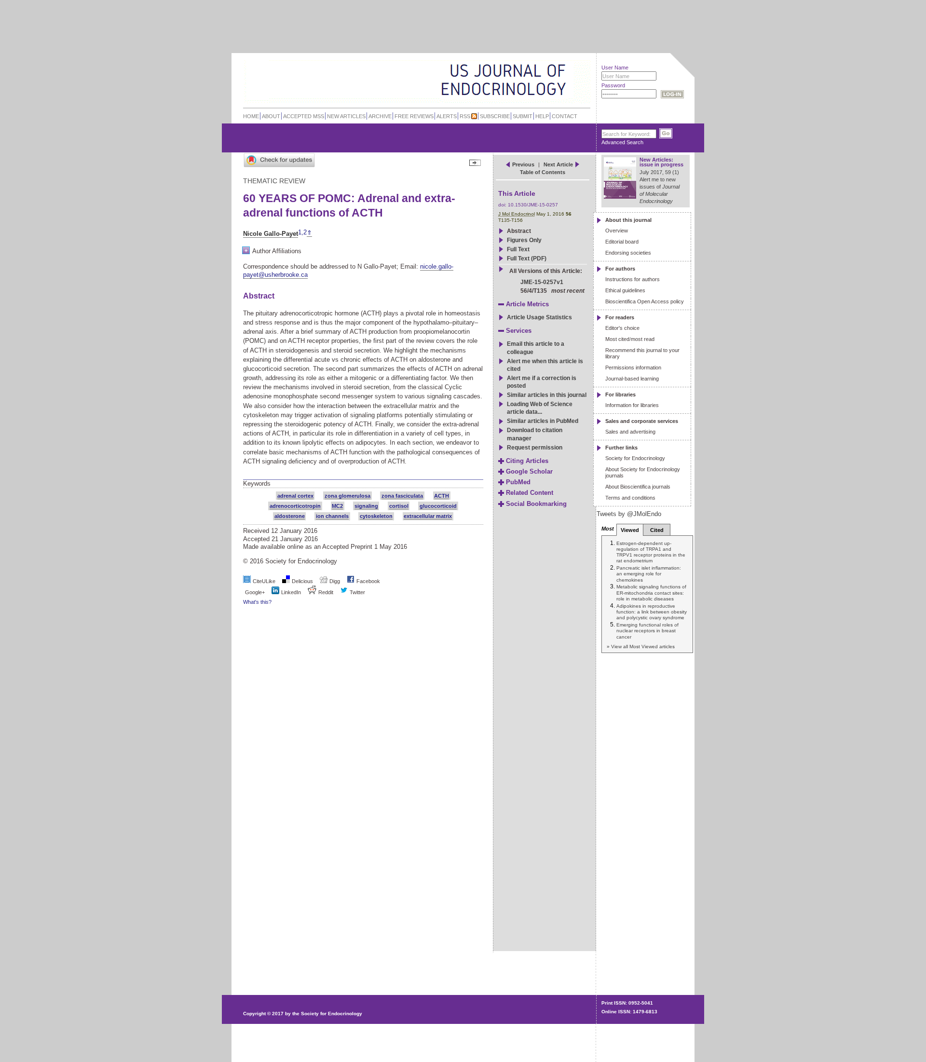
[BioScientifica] (577, 80)
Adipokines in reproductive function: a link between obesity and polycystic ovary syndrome (651, 612)
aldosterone (289, 516)
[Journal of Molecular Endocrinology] (396, 79)
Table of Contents (542, 172)
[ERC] (559, 93)
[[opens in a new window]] (350, 581)
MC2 (337, 506)
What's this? (257, 602)
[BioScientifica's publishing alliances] (409, 1038)
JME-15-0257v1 (541, 282)
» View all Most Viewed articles (641, 646)
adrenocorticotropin (295, 506)
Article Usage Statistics (539, 317)
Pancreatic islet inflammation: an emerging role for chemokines (648, 574)
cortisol (399, 506)
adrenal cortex (295, 496)
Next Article (558, 164)
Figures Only (524, 240)
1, (300, 232)
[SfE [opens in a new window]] (244, 976)
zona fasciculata (402, 496)
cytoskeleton (376, 516)
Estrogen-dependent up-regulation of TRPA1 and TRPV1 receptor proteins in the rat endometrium (650, 552)
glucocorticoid (438, 506)
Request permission (534, 447)
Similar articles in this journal (546, 395)
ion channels (332, 516)
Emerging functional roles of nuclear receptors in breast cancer (647, 631)
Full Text (518, 249)
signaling (366, 506)
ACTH (441, 496)
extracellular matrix (428, 516)
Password (613, 85)
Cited (657, 530)
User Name (614, 67)
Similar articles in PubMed (542, 421)
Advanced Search (622, 142)
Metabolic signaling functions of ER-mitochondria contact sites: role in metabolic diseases (651, 592)
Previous (523, 164)
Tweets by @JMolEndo (629, 513)
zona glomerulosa (347, 496)
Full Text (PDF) (526, 258)
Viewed (630, 530)
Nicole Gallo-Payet (270, 233)
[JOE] (559, 67)
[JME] (559, 80)
